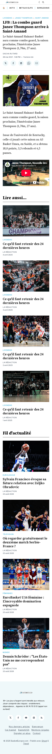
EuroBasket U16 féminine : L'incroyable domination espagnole (23, 601)
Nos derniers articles (19, 726)
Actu (12, 8)
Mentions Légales (40, 730)
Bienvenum (37, 726)
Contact (36, 733)
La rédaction (10, 252)
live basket (10, 730)
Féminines (7, 593)
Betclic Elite (26, 8)
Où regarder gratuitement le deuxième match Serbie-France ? (25, 542)
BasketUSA (23, 730)
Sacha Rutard (10, 54)
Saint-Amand (42, 18)
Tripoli (26, 743)
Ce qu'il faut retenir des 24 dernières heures (23, 246)
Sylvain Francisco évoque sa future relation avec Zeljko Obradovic (24, 483)
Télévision (8, 534)
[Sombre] (40, 2)
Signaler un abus (22, 733)
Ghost (44, 741)
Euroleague (43, 8)
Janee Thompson (23, 18)
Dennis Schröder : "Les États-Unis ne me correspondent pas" (25, 660)
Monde (6, 652)
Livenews (7, 18)
